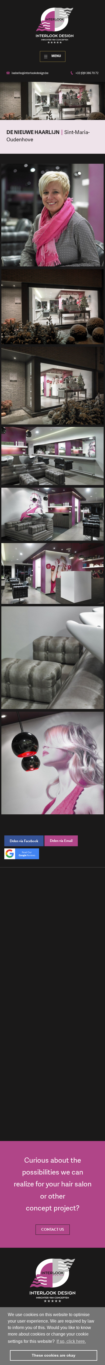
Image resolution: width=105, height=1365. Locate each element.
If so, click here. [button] (71, 1341)
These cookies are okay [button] (53, 1355)
